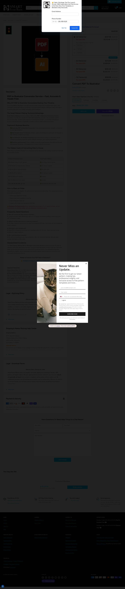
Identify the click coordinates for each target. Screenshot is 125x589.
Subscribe (75, 28)
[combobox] (55, 21)
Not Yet (64, 28)
